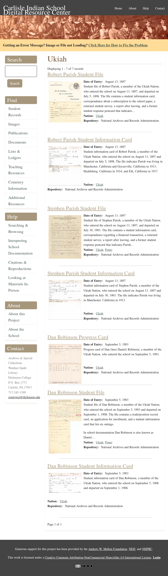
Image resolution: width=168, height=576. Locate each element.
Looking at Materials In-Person (18, 284)
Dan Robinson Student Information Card (90, 465)
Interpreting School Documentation (20, 247)
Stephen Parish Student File (76, 208)
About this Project (16, 317)
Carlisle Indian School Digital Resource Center (36, 8)
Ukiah (99, 116)
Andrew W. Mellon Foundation (107, 549)
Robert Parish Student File (75, 74)
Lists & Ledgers (14, 154)
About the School (16, 332)
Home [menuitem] (118, 8)
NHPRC (147, 549)
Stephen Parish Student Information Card (91, 273)
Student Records (14, 111)
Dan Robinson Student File (76, 392)
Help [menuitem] (146, 8)
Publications (18, 132)
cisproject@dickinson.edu (24, 397)
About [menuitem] (132, 8)
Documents (17, 142)
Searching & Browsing (18, 228)
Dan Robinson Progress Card (77, 336)
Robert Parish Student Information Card (89, 139)
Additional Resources (16, 200)
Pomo (108, 250)
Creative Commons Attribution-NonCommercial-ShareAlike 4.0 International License (98, 557)
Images (14, 123)
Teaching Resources (16, 170)
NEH (132, 549)
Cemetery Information (17, 185)
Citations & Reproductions (19, 265)
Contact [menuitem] (160, 8)
